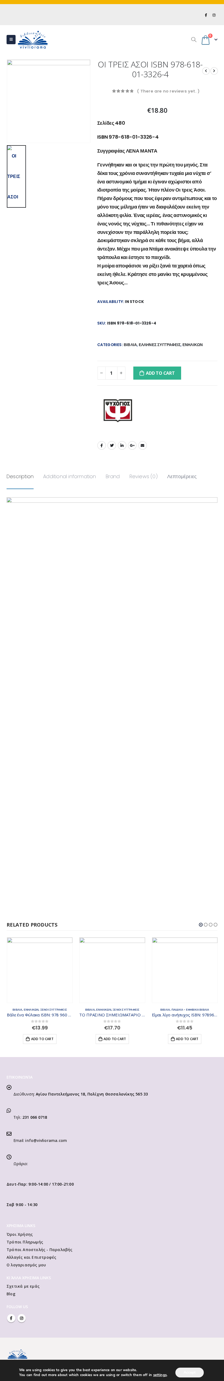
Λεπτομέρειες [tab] (182, 476)
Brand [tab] (113, 476)
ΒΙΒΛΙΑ (130, 344)
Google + (132, 445)
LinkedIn (122, 445)
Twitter (111, 445)
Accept (190, 1372)
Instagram (21, 1318)
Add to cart (160, 373)
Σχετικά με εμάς (23, 1286)
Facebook (101, 445)
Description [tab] (20, 476)
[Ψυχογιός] (117, 410)
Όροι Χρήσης (20, 1234)
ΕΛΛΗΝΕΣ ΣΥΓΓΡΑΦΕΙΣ (160, 344)
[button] (200, 924)
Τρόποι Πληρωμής (25, 1242)
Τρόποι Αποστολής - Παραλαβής (40, 1249)
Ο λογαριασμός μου (26, 1264)
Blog (11, 1293)
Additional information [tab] (69, 476)
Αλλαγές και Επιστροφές (31, 1257)
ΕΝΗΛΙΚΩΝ (192, 344)
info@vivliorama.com (46, 1140)
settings (160, 1375)
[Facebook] (206, 15)
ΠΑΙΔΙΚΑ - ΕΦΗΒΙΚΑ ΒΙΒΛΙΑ (118, 1010)
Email (142, 445)
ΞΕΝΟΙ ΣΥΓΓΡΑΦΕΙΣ (53, 1010)
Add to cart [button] (42, 1039)
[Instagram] (213, 15)
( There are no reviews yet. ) (168, 91)
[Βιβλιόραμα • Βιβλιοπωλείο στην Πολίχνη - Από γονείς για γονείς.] (33, 40)
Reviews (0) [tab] (143, 476)
